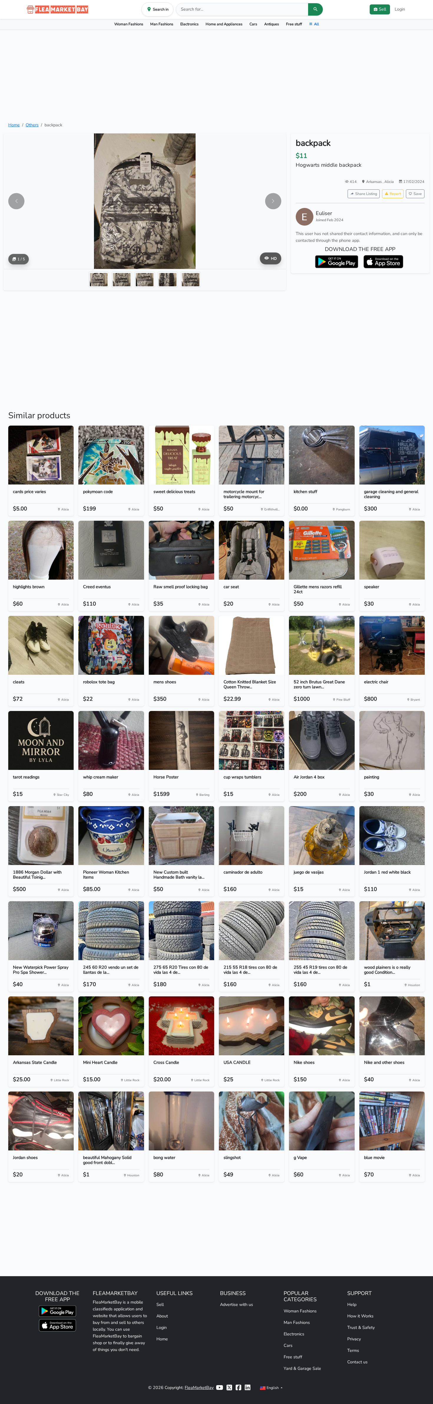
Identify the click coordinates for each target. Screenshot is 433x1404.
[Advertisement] (216, 75)
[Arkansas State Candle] (41, 1025)
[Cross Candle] (181, 1025)
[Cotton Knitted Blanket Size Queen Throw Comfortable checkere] (251, 645)
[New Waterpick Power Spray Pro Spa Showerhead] (41, 930)
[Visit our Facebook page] (238, 1387)
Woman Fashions (128, 24)
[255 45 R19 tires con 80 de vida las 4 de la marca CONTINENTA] (321, 930)
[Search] (315, 9)
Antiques (271, 24)
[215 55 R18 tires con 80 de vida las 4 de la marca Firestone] (251, 930)
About (162, 1316)
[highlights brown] (41, 550)
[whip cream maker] (111, 740)
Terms (353, 1350)
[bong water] (181, 1121)
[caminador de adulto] (251, 835)
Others (32, 125)
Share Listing (366, 193)
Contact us (357, 1362)
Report (395, 193)
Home (14, 125)
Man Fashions (161, 24)
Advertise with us (236, 1304)
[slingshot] (251, 1121)
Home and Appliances (224, 24)
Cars (253, 24)
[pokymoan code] (111, 455)
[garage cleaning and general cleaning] (392, 455)
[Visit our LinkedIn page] (248, 1387)
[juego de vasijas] (321, 835)
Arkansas (374, 181)
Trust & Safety (361, 1327)
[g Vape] (321, 1121)
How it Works (360, 1316)
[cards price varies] (41, 455)
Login (400, 9)
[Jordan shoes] (41, 1121)
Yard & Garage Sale (302, 1368)
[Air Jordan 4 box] (321, 740)
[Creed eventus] (111, 550)
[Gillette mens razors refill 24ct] (321, 550)
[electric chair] (392, 645)
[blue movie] (392, 1121)
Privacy (354, 1339)
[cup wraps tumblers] (251, 740)
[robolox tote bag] (111, 645)
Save (418, 193)
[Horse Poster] (181, 740)
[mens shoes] (181, 645)
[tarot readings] (41, 740)
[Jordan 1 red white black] (392, 835)
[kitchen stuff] (321, 455)
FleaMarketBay (199, 1387)
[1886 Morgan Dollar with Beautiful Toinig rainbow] (41, 835)
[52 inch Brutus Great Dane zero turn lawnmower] (321, 645)
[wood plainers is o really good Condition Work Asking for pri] (392, 930)
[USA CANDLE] (251, 1025)
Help (351, 1304)
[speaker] (392, 550)
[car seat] (251, 550)
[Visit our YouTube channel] (219, 1387)
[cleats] (41, 645)
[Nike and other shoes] (392, 1025)
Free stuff (294, 24)
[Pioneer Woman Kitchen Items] (111, 835)
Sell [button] (382, 9)
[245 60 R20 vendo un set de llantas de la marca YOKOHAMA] (111, 930)
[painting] (392, 740)
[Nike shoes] (321, 1025)
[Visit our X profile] (229, 1387)
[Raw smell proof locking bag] (181, 550)
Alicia (389, 181)
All (316, 24)
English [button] (273, 1387)
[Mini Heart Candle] (111, 1025)
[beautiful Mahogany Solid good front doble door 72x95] (111, 1121)
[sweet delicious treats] (181, 455)
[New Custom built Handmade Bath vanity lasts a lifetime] (181, 835)
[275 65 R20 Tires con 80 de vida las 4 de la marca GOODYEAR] (181, 930)
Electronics (189, 24)
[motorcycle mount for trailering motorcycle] (251, 455)
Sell (160, 1304)
